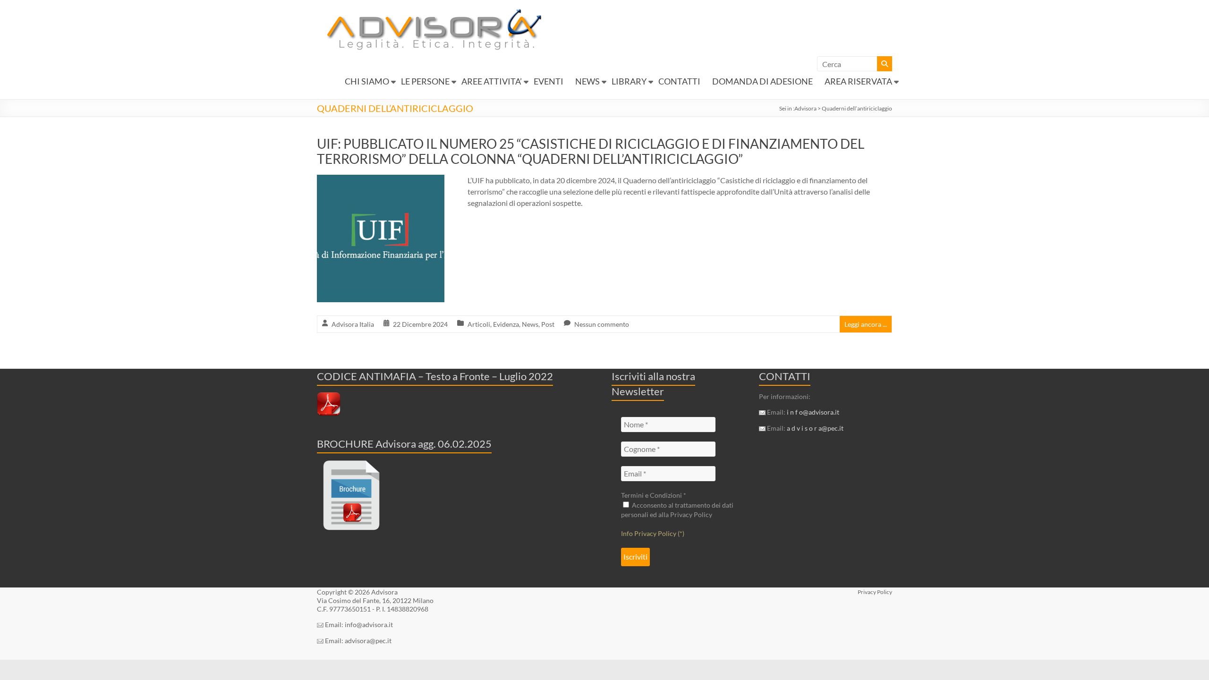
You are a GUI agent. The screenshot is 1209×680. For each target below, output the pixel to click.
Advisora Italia (353, 324)
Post (547, 324)
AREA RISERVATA (858, 81)
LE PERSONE (425, 81)
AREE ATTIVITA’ (491, 81)
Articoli (479, 324)
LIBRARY (629, 81)
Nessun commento (601, 324)
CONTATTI (679, 81)
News (530, 324)
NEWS (587, 81)
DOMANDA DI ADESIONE (762, 81)
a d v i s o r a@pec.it (815, 428)
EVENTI (548, 81)
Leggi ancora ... (865, 324)
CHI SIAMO (367, 81)
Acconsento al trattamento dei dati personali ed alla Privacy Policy (677, 509)
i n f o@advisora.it (813, 412)
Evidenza (506, 324)
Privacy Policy (875, 591)
